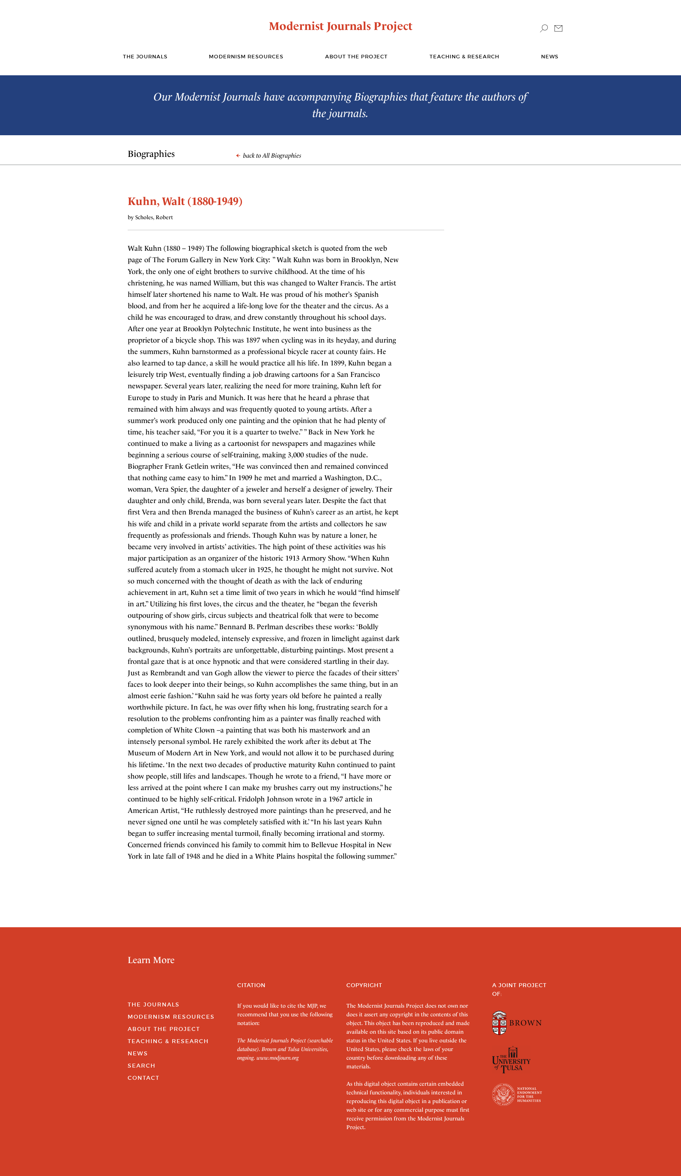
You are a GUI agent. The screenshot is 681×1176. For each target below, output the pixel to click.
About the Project (356, 56)
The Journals (154, 1004)
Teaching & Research (464, 56)
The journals (145, 56)
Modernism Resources (246, 56)
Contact (144, 1077)
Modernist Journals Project (341, 26)
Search (142, 1065)
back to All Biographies (271, 155)
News (549, 56)
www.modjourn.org (278, 1058)
